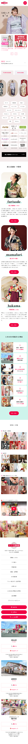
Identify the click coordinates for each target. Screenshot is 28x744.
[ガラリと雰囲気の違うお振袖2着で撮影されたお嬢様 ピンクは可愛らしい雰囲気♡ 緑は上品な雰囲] (22, 481)
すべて (6, 102)
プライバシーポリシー (14, 600)
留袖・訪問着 (14, 571)
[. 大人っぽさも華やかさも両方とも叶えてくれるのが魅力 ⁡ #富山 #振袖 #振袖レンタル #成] (5, 436)
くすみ (22, 106)
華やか (5, 106)
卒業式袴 (14, 567)
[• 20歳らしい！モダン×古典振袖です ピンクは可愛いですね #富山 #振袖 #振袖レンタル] (22, 445)
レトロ (9, 110)
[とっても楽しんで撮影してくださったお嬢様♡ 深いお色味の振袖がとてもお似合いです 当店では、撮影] (22, 490)
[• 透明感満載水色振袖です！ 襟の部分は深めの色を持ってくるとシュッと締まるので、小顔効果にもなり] (22, 436)
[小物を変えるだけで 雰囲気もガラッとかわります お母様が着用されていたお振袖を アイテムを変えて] (14, 467)
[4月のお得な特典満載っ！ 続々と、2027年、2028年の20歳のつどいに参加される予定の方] (5, 459)
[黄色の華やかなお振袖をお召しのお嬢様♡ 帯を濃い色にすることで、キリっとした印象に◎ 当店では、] (14, 490)
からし (17, 121)
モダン (15, 113)
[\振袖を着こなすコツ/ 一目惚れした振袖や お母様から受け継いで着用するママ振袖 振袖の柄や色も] (5, 467)
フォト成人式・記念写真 (14, 581)
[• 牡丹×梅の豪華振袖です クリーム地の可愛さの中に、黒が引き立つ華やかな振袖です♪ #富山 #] (14, 445)
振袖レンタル (14, 557)
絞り (21, 102)
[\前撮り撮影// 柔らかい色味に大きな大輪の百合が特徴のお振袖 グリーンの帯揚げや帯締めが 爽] (22, 467)
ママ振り (14, 562)
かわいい (6, 113)
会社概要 (14, 595)
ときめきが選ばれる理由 (14, 591)
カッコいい (18, 110)
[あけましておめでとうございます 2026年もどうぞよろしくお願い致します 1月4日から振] (14, 459)
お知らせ (14, 586)
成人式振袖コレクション (11, 154)
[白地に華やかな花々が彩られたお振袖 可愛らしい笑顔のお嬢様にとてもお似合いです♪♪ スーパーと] (5, 490)
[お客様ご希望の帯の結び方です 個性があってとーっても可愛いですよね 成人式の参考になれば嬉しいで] (5, 481)
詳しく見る (13, 220)
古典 (22, 113)
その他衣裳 (14, 576)
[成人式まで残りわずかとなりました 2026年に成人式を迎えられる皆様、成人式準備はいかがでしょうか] (14, 481)
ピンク (5, 117)
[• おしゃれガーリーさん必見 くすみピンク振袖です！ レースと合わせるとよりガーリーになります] (14, 436)
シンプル (13, 106)
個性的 (14, 102)
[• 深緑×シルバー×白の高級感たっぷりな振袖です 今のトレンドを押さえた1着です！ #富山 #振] (5, 445)
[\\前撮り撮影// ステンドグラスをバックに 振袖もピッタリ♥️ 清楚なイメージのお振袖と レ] (22, 459)
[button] (12, 54)
